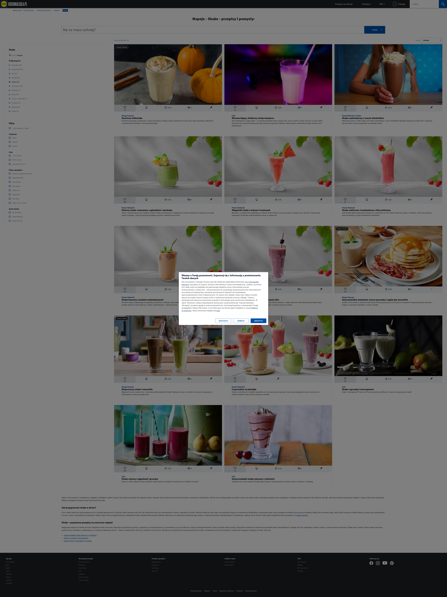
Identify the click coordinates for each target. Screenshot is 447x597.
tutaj (218, 310)
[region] (223, 298)
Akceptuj (258, 321)
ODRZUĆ (241, 321)
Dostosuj (223, 321)
